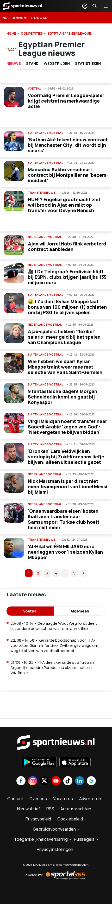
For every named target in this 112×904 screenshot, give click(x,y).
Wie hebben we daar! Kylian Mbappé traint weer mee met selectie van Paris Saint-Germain (65, 366)
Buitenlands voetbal (45, 132)
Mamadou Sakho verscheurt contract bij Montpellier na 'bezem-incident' (68, 175)
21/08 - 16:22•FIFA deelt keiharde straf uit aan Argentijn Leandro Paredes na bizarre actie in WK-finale (52, 667)
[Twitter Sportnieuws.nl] (44, 781)
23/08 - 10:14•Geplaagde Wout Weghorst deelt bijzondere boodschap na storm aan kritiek (53, 626)
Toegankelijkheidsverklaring (41, 839)
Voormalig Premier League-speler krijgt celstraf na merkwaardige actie (66, 100)
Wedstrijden (57, 63)
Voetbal (34, 88)
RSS (50, 809)
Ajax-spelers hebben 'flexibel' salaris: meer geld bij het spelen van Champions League (64, 336)
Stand (32, 63)
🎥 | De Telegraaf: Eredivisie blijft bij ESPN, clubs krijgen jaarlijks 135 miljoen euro (67, 277)
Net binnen (14, 17)
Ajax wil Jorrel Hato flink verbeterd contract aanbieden (67, 246)
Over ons (38, 798)
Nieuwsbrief (28, 809)
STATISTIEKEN (88, 63)
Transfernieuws (42, 192)
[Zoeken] (94, 6)
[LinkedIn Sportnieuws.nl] (79, 781)
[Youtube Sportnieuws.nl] (56, 781)
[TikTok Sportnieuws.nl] (67, 781)
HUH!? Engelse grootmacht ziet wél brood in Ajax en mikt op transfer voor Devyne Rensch (64, 204)
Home (11, 33)
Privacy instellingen (55, 849)
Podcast (41, 17)
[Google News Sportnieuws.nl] (91, 781)
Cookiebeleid (70, 819)
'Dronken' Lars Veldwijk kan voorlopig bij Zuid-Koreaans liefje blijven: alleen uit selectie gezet (66, 456)
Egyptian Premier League (69, 33)
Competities (32, 33)
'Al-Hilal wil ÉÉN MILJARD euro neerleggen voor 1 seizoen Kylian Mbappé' (65, 551)
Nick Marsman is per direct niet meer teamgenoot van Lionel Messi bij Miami (67, 486)
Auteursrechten (75, 809)
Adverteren (90, 798)
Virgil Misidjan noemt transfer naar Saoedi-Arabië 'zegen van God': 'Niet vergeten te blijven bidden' (67, 426)
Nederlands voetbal (45, 236)
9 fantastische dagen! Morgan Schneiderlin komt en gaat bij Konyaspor (62, 396)
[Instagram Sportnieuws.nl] (32, 781)
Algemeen (80, 611)
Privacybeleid (38, 819)
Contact (15, 798)
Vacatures (63, 798)
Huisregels (84, 839)
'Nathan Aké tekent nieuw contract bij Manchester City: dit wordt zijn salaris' (68, 145)
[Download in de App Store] (75, 762)
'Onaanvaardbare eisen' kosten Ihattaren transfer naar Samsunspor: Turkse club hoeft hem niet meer (63, 519)
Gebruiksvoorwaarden (54, 829)
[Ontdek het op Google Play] (39, 762)
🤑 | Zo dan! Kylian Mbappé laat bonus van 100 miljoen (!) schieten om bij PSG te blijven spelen (67, 306)
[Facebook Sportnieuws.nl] (21, 781)
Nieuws (14, 63)
